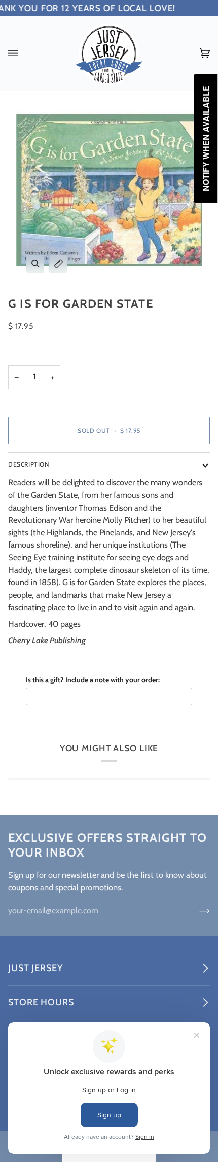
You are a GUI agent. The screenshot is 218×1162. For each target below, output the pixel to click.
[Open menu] (23, 53)
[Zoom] (35, 264)
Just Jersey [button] (35, 968)
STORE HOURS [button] (41, 1002)
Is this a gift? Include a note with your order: (93, 679)
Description (28, 464)
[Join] (196, 911)
